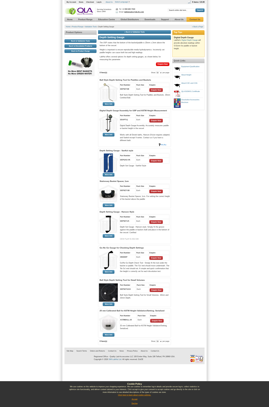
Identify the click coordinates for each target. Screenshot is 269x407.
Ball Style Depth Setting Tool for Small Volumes (122, 280)
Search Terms (81, 351)
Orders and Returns (97, 351)
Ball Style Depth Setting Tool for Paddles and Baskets (125, 80)
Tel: (127, 9)
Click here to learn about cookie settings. (134, 395)
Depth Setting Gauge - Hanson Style (117, 212)
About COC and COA (189, 83)
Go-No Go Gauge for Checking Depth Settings (122, 248)
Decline (135, 403)
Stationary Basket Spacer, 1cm (114, 181)
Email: (131, 12)
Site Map (70, 351)
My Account (71, 2)
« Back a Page (197, 27)
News (81, 2)
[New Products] (81, 58)
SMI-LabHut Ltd (115, 359)
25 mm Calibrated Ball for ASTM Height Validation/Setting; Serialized (132, 311)
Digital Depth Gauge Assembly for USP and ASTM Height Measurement (133, 110)
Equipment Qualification (190, 67)
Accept (134, 399)
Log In (99, 2)
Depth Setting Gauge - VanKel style (116, 150)
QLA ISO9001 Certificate (190, 91)
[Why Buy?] (162, 144)
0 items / (198, 2)
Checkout (90, 2)
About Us (109, 2)
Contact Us (112, 351)
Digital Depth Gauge (189, 40)
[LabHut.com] (79, 11)
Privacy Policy (132, 351)
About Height (186, 75)
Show (153, 73)
